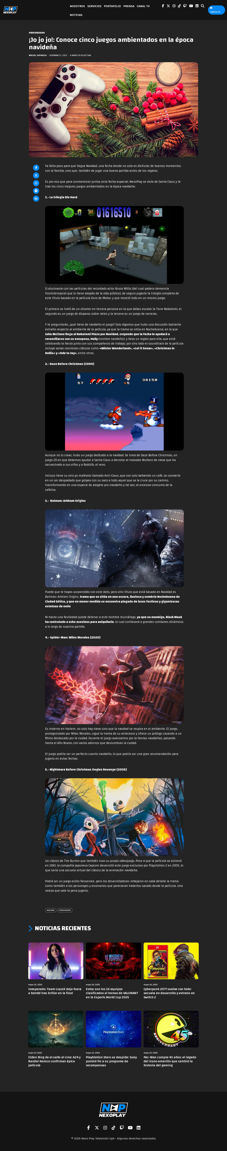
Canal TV (143, 6)
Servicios (94, 6)
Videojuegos (37, 33)
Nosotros (77, 6)
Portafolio (112, 6)
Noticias (76, 15)
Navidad (51, 910)
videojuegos (65, 910)
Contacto (215, 12)
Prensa (128, 6)
